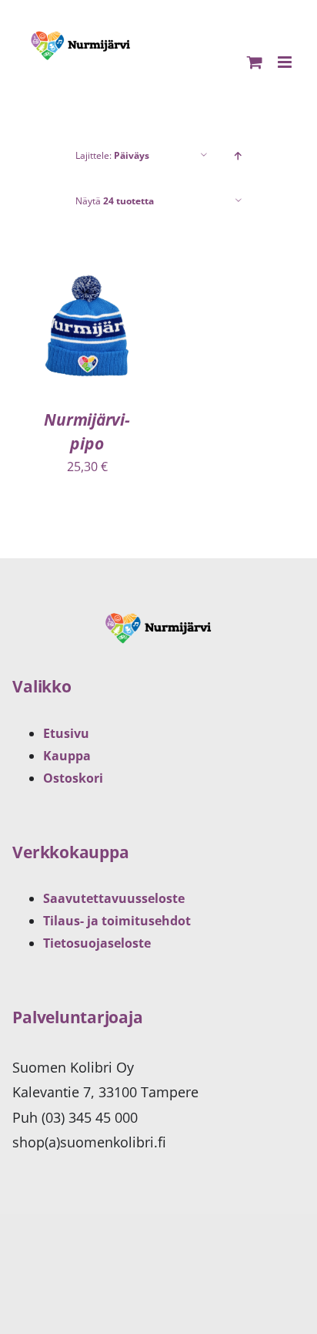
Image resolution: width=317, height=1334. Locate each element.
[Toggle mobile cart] (254, 62)
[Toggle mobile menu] (286, 62)
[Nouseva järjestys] (238, 155)
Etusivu (66, 733)
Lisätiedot (87, 345)
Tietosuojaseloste (97, 943)
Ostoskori (73, 778)
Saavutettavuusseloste (114, 898)
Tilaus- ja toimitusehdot (117, 920)
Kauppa (67, 755)
